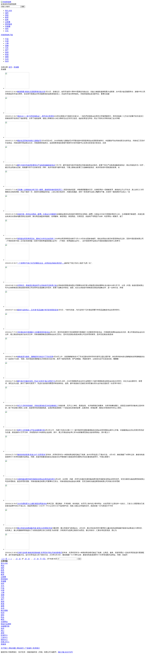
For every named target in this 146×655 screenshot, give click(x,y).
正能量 (3, 577)
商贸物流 (4, 579)
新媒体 (3, 644)
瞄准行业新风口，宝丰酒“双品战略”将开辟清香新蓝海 (37, 310)
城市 (2, 568)
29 (28, 559)
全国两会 (4, 622)
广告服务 (28, 648)
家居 (2, 604)
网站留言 (20, 648)
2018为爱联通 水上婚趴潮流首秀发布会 (32, 503)
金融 (2, 595)
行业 (2, 588)
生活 (2, 608)
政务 (2, 570)
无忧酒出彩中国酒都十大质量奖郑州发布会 (33, 332)
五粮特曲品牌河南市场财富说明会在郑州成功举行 (36, 479)
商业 (2, 565)
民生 (2, 617)
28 (25, 559)
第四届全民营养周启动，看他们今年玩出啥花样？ (36, 239)
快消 (2, 613)
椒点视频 (4, 610)
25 (16, 559)
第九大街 (4, 563)
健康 (2, 606)
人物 (2, 592)
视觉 (2, 572)
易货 (2, 633)
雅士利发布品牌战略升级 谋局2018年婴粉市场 (34, 528)
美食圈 (16, 67)
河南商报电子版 (7, 35)
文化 (2, 586)
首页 (10, 67)
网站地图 (12, 648)
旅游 (2, 601)
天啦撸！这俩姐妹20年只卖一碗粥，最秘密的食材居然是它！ (40, 190)
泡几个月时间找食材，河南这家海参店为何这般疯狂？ (37, 406)
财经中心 (4, 640)
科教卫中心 (5, 642)
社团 (2, 590)
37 (34, 559)
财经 (2, 615)
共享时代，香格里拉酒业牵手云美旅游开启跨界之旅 (37, 285)
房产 (2, 599)
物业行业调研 (6, 624)
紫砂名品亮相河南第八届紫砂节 (29, 141)
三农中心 (4, 637)
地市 (2, 583)
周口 (2, 631)
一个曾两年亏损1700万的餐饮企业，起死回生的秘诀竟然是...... (40, 263)
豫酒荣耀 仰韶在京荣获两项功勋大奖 (31, 92)
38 (37, 559)
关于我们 (4, 648)
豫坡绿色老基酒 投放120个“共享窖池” (31, 454)
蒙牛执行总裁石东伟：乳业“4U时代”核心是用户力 (36, 381)
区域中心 (4, 635)
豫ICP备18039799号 (65, 652)
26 (19, 559)
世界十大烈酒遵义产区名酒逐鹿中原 (31, 430)
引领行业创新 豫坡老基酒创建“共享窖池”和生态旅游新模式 (39, 552)
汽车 (2, 597)
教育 (2, 574)
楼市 (2, 619)
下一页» (42, 559)
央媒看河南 (5, 626)
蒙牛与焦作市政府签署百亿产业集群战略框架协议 (36, 165)
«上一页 (4, 559)
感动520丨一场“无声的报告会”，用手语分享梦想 (35, 116)
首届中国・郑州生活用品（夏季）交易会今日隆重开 (37, 214)
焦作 (2, 628)
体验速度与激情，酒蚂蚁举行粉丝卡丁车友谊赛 (35, 357)
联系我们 (36, 648)
